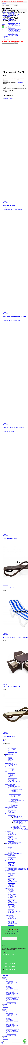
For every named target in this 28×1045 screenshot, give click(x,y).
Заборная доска (8, 771)
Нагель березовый (12, 812)
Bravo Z (10, 760)
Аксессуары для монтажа (11, 745)
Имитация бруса (14, 797)
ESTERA (10, 847)
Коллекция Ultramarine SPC (19, 826)
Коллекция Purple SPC (18, 825)
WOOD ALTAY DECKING (14, 781)
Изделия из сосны (12, 801)
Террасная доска (9, 888)
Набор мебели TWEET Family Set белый (14, 316)
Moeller (9, 849)
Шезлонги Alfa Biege (8, 19)
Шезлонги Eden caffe (9, 587)
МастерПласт (11, 852)
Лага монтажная (12, 748)
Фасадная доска (9, 915)
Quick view (5, 202)
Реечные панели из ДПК (11, 854)
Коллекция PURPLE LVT (19, 823)
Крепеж (10, 747)
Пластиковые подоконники (11, 843)
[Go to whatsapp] (24, 1041)
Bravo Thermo (11, 759)
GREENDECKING (12, 764)
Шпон (12, 769)
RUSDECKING (11, 779)
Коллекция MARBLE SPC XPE (20, 820)
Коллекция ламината (15, 827)
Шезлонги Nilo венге (9, 205)
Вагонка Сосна (14, 802)
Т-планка (10, 750)
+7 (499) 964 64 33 (9, 969)
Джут (9, 808)
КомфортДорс (11, 768)
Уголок (9, 753)
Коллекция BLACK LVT (19, 817)
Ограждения (8, 831)
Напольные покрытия (10, 813)
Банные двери (11, 785)
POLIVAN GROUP (12, 838)
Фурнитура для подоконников (15, 853)
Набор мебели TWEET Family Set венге (14, 687)
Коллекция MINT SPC (18, 822)
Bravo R (10, 758)
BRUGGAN (11, 889)
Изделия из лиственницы (14, 795)
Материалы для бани (10, 784)
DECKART (10, 774)
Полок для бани (11, 806)
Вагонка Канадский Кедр (16, 789)
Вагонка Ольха (14, 791)
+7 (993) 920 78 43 (9, 966)
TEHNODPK (11, 780)
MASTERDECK (12, 863)
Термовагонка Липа (15, 792)
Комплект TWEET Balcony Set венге (13, 427)
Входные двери (8, 755)
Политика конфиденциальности (9, 938)
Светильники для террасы (11, 867)
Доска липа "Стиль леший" (14, 794)
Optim (9, 762)
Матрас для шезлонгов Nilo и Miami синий (15, 637)
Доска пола (13, 796)
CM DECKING (11, 773)
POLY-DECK (11, 904)
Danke (9, 846)
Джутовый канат (12, 810)
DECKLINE (11, 833)
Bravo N (10, 757)
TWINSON (10, 910)
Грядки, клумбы (9, 763)
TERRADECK (11, 907)
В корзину (5, 80)
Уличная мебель (10, 12)
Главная (5, 12)
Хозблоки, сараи (10, 994)
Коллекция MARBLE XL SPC (20, 821)
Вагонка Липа (14, 790)
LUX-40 (10, 848)
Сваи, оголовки (11, 749)
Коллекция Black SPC (18, 818)
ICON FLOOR (11, 815)
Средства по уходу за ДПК (11, 870)
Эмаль (12, 770)
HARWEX (10, 897)
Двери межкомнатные (10, 766)
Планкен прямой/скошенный (17, 800)
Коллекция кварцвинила (16, 816)
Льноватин (10, 811)
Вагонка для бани (12, 787)
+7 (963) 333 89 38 (9, 963)
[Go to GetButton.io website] (25, 1043)
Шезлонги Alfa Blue (7, 15)
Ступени (7, 871)
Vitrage (9, 850)
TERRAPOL (11, 839)
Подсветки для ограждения (14, 842)
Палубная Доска (14, 799)
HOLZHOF (10, 765)
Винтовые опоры (9, 754)
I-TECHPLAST (11, 878)
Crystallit (10, 844)
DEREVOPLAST (12, 775)
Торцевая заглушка (12, 752)
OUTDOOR (11, 837)
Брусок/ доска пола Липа (14, 786)
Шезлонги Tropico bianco (10, 538)
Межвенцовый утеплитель (11, 807)
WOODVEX (11, 783)
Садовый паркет (9, 860)
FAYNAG (10, 776)
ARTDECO (10, 832)
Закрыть (4, 740)
